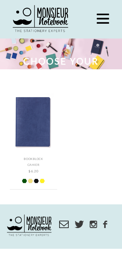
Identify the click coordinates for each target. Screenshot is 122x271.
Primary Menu (103, 18)
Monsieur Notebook (41, 19)
